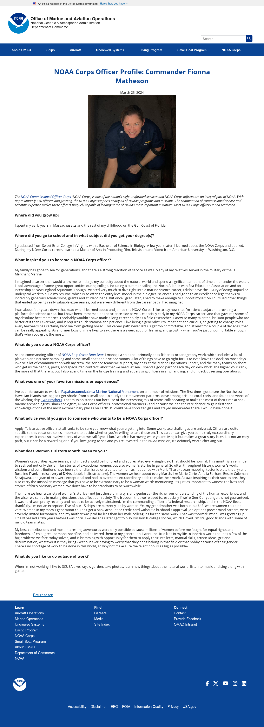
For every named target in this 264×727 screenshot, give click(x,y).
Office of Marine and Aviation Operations (73, 18)
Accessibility (77, 706)
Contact (180, 612)
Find (97, 607)
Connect (180, 607)
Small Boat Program (30, 641)
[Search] (249, 38)
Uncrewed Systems (29, 624)
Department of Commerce (49, 27)
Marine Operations (29, 618)
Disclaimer (99, 706)
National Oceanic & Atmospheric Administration (65, 23)
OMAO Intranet (185, 624)
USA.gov (189, 706)
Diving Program (27, 629)
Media (99, 618)
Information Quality (148, 706)
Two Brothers (51, 400)
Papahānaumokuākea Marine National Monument (100, 391)
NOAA (19, 658)
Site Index (102, 624)
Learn (19, 607)
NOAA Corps (24, 635)
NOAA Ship (83, 354)
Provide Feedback (187, 618)
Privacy (173, 706)
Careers (100, 612)
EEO (114, 706)
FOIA (126, 706)
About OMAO (25, 646)
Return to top (43, 594)
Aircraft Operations (29, 612)
